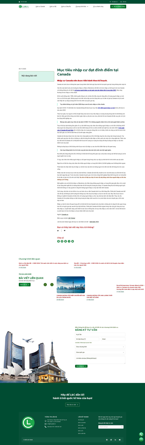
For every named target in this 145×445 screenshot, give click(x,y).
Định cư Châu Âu (66, 6)
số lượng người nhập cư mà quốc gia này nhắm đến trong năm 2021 (95, 90)
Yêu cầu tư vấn (71, 404)
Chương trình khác (81, 6)
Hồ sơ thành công (98, 6)
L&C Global (71, 218)
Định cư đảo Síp (81, 433)
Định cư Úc (80, 430)
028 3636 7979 (94, 222)
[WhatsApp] (65, 241)
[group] (71, 288)
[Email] (72, 241)
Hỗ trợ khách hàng (119, 6)
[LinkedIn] (62, 241)
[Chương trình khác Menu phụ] (87, 6)
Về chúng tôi (81, 419)
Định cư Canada (40, 6)
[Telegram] (69, 241)
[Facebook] (58, 241)
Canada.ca (65, 214)
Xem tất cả (23, 284)
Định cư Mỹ (53, 6)
